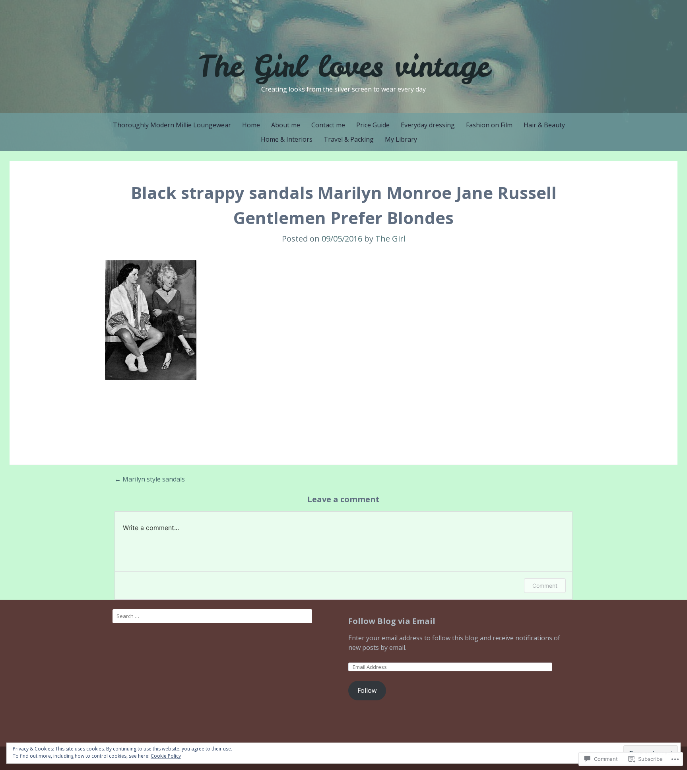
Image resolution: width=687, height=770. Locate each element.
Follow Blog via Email (391, 621)
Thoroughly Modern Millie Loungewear (172, 125)
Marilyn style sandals (149, 479)
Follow (366, 690)
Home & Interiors (286, 139)
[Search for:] (212, 616)
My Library (401, 139)
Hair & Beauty (544, 125)
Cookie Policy (166, 755)
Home (251, 125)
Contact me (328, 125)
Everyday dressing (428, 125)
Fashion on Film (489, 125)
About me (285, 125)
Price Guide (373, 125)
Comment (544, 585)
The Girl (390, 238)
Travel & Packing (349, 139)
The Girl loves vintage (343, 66)
